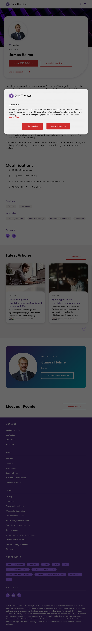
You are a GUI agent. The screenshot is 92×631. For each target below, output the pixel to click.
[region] (46, 111)
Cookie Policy (14, 117)
